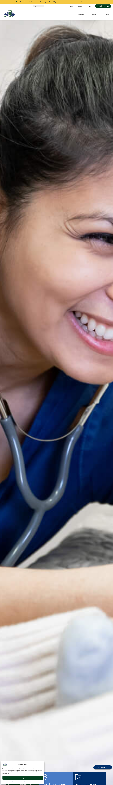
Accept (22, 778)
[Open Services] (98, 14)
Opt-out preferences (16, 781)
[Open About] (109, 14)
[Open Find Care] (85, 14)
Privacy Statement (24, 781)
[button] (42, 764)
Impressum (31, 781)
